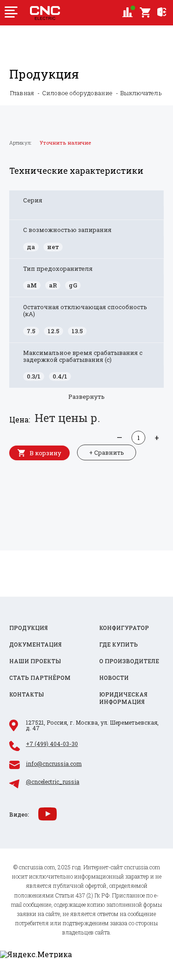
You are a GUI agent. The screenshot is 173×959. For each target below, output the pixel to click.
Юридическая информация (123, 698)
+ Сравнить (106, 452)
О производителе (129, 661)
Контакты (26, 694)
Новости (114, 677)
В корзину (45, 453)
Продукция (28, 627)
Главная (22, 93)
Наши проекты (35, 661)
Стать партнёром (40, 677)
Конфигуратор (124, 627)
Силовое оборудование (77, 93)
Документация (35, 644)
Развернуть (86, 396)
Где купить (118, 644)
